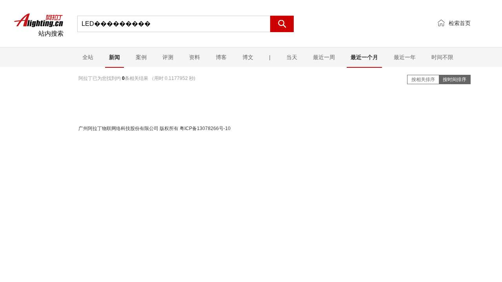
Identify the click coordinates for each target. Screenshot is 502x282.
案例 (141, 57)
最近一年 (405, 57)
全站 (87, 57)
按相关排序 (423, 79)
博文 (247, 57)
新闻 (114, 57)
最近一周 (324, 57)
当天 (291, 57)
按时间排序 (454, 79)
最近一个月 (364, 57)
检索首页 (460, 23)
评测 (167, 57)
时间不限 (442, 57)
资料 (194, 57)
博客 (221, 57)
